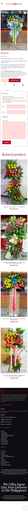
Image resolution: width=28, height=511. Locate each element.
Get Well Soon (4, 436)
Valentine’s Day (4, 444)
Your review (5, 120)
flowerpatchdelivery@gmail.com (8, 417)
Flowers (3, 453)
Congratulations (4, 434)
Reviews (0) (7, 90)
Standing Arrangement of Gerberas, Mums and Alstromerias (14, 376)
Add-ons (3, 459)
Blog (2, 458)
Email (3, 112)
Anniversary (3, 432)
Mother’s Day (4, 439)
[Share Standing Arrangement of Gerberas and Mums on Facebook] (5, 85)
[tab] (8, 90)
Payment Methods (5, 462)
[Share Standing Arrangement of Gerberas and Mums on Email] (22, 85)
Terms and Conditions (6, 465)
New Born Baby (4, 441)
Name (4, 106)
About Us (3, 451)
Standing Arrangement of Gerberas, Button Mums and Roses (14, 263)
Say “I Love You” (4, 442)
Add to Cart (14, 80)
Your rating (4, 116)
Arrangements (4, 455)
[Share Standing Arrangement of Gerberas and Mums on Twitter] (14, 85)
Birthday (3, 431)
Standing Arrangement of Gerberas (14, 206)
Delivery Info (4, 463)
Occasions (3, 452)
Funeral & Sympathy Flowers (7, 435)
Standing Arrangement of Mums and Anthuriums (14, 319)
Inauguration (4, 438)
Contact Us (3, 460)
